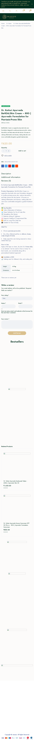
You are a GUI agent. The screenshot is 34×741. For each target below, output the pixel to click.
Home (2, 23)
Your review (5, 319)
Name (3, 303)
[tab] (6, 173)
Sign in (16, 11)
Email (20, 303)
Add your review (5, 123)
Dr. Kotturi (9, 23)
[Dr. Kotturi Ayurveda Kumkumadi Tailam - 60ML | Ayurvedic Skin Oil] (17, 466)
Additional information (10, 177)
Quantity (4, 148)
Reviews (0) (6, 181)
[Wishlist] (6, 155)
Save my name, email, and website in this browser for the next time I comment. (17, 312)
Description (6, 173)
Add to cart (22, 151)
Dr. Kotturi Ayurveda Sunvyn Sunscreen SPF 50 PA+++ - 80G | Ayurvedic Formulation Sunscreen (16, 525)
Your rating (5, 295)
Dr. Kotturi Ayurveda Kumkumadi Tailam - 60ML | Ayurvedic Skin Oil (15, 482)
